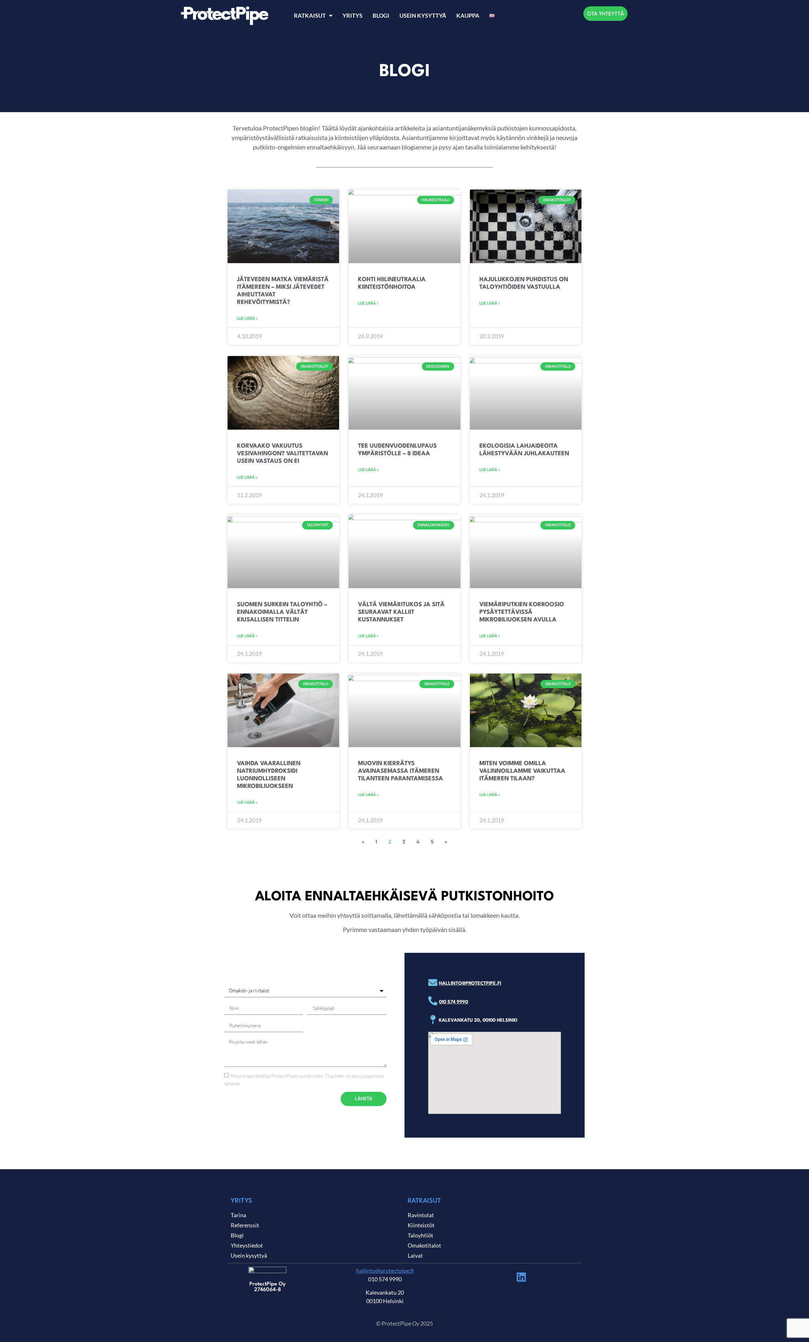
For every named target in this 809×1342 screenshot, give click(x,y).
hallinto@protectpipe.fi (470, 983)
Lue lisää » (247, 318)
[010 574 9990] (432, 1001)
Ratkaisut (310, 15)
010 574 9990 (453, 1002)
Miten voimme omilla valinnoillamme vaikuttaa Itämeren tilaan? (522, 771)
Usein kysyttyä (422, 15)
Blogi (381, 15)
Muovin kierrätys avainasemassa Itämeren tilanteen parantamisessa (400, 771)
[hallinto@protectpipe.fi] (432, 982)
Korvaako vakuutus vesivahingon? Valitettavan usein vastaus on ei (282, 453)
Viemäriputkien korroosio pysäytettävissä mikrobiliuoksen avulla (521, 612)
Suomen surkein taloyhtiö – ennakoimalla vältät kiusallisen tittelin (282, 612)
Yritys (352, 15)
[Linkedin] (521, 1276)
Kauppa (467, 15)
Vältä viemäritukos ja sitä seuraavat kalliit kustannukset (401, 612)
